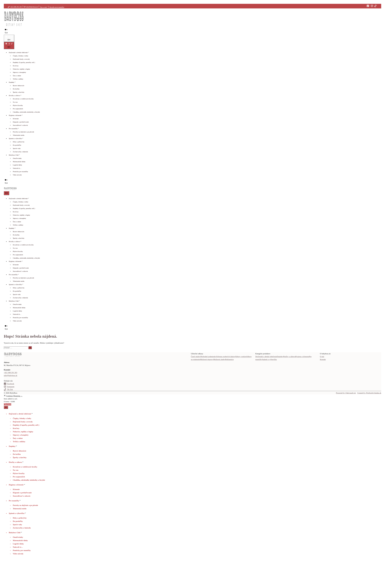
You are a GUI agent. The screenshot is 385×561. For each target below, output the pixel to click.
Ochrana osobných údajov (225, 357)
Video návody (17, 175)
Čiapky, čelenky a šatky (20, 56)
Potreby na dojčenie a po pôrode (23, 132)
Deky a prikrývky (18, 142)
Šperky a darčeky (18, 92)
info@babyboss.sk (32, 7)
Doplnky (11, 82)
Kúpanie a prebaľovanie (21, 122)
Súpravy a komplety (19, 72)
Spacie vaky (17, 148)
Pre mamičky (13, 128)
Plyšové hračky (18, 105)
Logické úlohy (17, 165)
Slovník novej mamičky (56, 7)
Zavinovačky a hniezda (20, 152)
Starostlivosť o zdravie (20, 125)
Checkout (7, 404)
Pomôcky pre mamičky (20, 171)
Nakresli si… (17, 168)
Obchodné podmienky (208, 357)
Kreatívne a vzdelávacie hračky (23, 99)
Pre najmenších (18, 109)
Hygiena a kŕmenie (15, 115)
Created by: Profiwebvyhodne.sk (369, 393)
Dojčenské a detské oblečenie (18, 52)
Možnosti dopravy (206, 359)
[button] (6, 33)
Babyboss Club (14, 155)
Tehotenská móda (18, 135)
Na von (15, 102)
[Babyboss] (10, 190)
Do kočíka (16, 89)
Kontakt (323, 359)
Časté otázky (195, 357)
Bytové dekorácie (18, 85)
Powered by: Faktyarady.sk (346, 393)
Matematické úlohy (19, 161)
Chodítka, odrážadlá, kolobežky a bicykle (26, 112)
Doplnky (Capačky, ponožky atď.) (24, 62)
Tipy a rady (43, 7)
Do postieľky (17, 145)
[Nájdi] (30, 347)
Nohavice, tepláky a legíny (21, 69)
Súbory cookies (240, 357)
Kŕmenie (16, 118)
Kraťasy (16, 66)
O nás (322, 357)
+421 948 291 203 (16, 7)
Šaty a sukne (17, 75)
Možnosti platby (219, 359)
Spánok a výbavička (15, 138)
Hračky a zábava (14, 95)
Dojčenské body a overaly (21, 59)
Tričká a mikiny (18, 79)
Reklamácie (229, 359)
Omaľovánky (17, 158)
